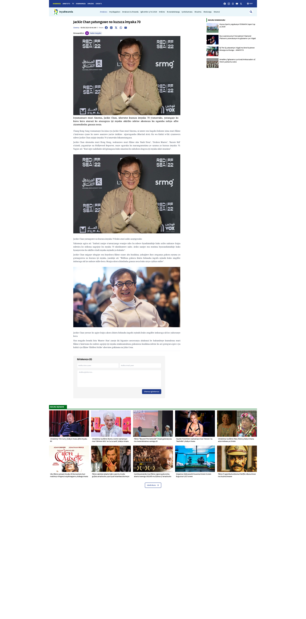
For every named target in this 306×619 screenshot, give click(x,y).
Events (99, 4)
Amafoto (66, 4)
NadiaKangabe (95, 33)
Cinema (76, 27)
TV (73, 4)
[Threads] (232, 3)
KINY (251, 4)
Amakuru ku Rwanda (130, 12)
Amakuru (103, 12)
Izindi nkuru (151, 485)
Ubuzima (197, 12)
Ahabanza (57, 4)
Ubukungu (207, 12)
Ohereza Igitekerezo (151, 391)
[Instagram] (228, 3)
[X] (241, 3)
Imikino (162, 12)
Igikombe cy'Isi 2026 (148, 12)
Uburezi (217, 12)
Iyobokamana (187, 12)
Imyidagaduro (114, 12)
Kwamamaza (81, 4)
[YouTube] (236, 3)
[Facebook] (224, 3)
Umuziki (90, 4)
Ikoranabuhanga (173, 12)
